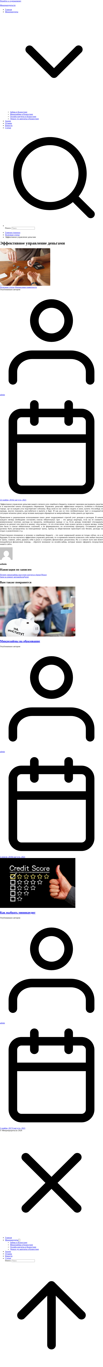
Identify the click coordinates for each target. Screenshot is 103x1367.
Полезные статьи (7, 287)
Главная (8, 9)
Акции (8, 121)
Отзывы (8, 123)
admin (2, 395)
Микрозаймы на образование (20, 641)
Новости (8, 125)
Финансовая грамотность (26, 287)
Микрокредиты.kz (8, 5)
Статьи (8, 128)
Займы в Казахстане (18, 112)
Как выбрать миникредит (17, 912)
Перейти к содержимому (10, 1)
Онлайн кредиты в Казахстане (23, 116)
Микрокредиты (11, 12)
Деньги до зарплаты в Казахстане (24, 119)
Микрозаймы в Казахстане (21, 114)
